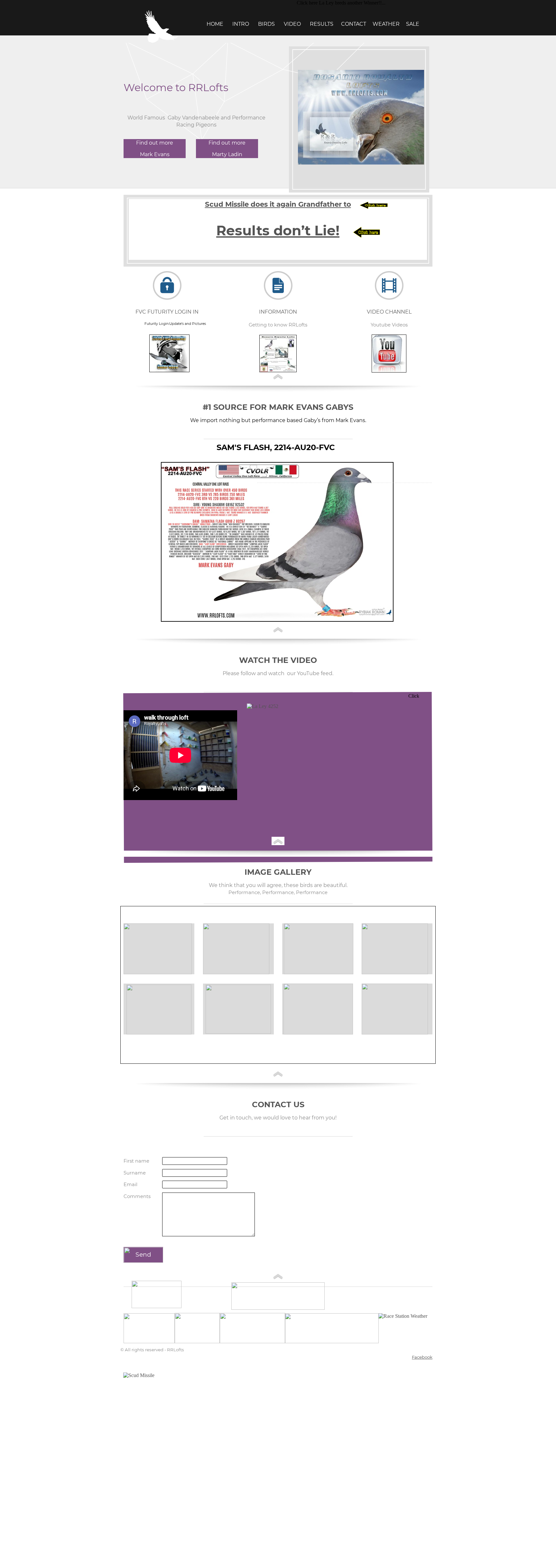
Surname (135, 1173)
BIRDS (265, 24)
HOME (215, 24)
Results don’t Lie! (277, 230)
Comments (137, 1196)
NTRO (242, 24)
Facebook (422, 1357)
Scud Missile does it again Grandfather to (278, 204)
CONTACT (353, 24)
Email (130, 1184)
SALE (412, 24)
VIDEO (292, 24)
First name (136, 1161)
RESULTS (322, 24)
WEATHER (386, 24)
